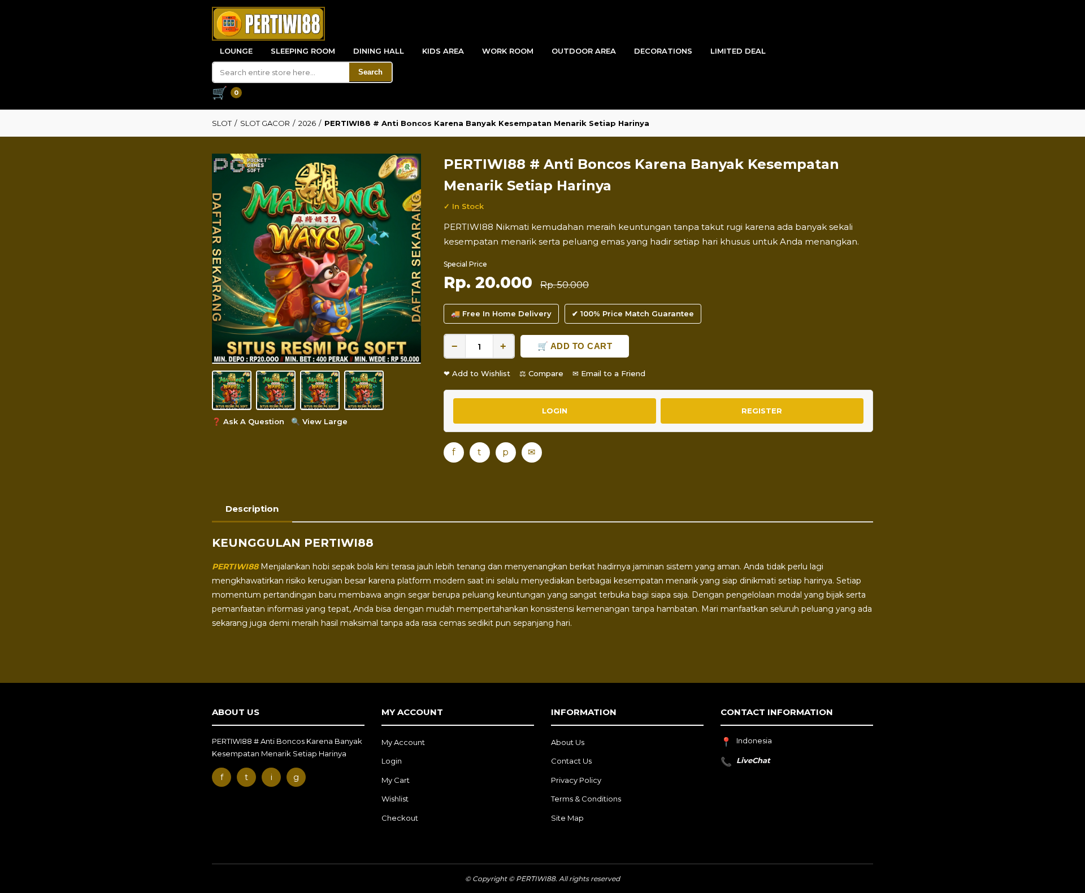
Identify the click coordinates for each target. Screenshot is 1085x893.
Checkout (399, 817)
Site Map (567, 817)
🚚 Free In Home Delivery (501, 313)
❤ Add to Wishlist (477, 373)
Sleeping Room (303, 50)
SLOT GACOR (265, 123)
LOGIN (554, 410)
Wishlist (395, 798)
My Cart (395, 780)
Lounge (236, 50)
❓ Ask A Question (248, 421)
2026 (307, 123)
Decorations (663, 50)
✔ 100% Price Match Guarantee (633, 313)
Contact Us (571, 760)
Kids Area (443, 50)
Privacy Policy (576, 780)
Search (370, 72)
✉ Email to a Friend (608, 373)
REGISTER (761, 410)
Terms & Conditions (586, 798)
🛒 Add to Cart (575, 346)
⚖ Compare (541, 373)
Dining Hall (378, 50)
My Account (403, 742)
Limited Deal (738, 50)
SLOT (222, 123)
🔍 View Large (319, 421)
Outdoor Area (584, 50)
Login (391, 760)
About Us (567, 742)
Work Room (507, 50)
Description (252, 508)
